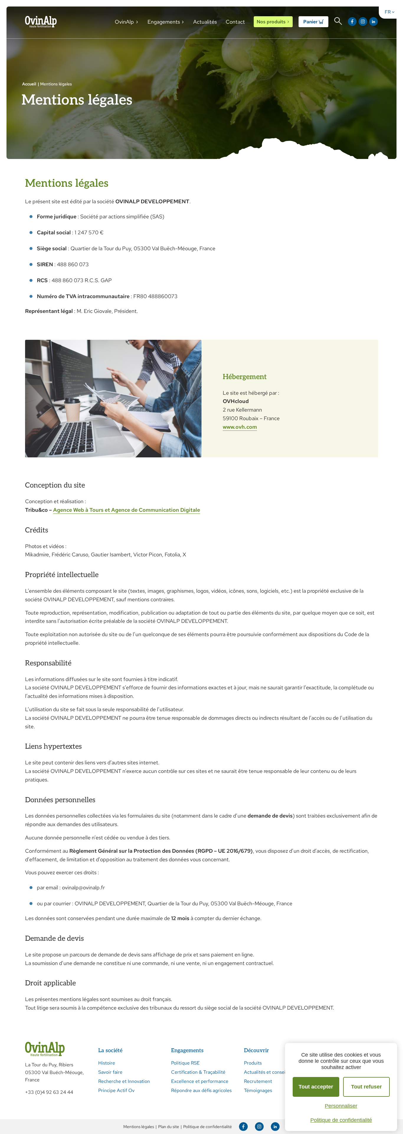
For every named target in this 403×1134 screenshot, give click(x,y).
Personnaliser (341, 1106)
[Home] (41, 21)
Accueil (29, 84)
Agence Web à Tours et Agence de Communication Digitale (126, 509)
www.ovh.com (240, 426)
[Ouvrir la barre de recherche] (338, 21)
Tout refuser (366, 1087)
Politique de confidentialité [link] (341, 1120)
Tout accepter (316, 1087)
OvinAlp (124, 21)
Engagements (164, 21)
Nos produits (271, 22)
